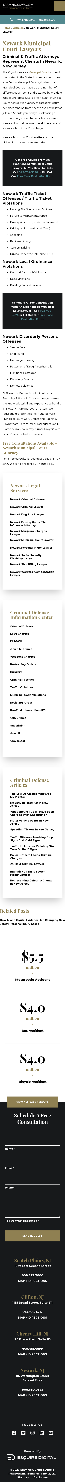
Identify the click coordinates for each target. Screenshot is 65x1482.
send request (32, 1235)
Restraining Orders (23, 664)
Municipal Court (39, 72)
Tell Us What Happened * (22, 1220)
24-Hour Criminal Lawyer (27, 864)
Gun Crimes (18, 717)
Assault (15, 733)
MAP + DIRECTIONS (32, 1281)
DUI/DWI (16, 641)
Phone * (10, 1187)
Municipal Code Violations (28, 695)
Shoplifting (17, 725)
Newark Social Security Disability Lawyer (26, 557)
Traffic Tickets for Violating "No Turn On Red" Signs (32, 848)
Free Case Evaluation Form (35, 176)
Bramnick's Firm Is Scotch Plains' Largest (27, 873)
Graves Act (17, 740)
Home (7, 27)
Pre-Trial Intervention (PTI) (28, 710)
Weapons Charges (22, 656)
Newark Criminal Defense (27, 499)
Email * (9, 1168)
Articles (18, 27)
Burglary (16, 672)
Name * (10, 1148)
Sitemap (23, 1477)
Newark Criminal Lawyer (26, 506)
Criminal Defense (22, 626)
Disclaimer (40, 1477)
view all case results (32, 1101)
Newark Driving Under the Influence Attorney (28, 524)
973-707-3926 (28, 172)
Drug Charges (19, 633)
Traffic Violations (21, 687)
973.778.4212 (32, 1312)
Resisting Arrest (21, 702)
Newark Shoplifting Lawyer (28, 564)
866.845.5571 (36, 19)
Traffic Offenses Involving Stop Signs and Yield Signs (31, 839)
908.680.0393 (32, 1389)
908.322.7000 (32, 1275)
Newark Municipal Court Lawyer (31, 540)
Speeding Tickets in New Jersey (32, 829)
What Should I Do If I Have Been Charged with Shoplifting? (32, 813)
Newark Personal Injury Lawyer (31, 547)
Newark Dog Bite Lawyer (27, 514)
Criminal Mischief (22, 679)
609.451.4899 (32, 1348)
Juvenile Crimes (21, 649)
